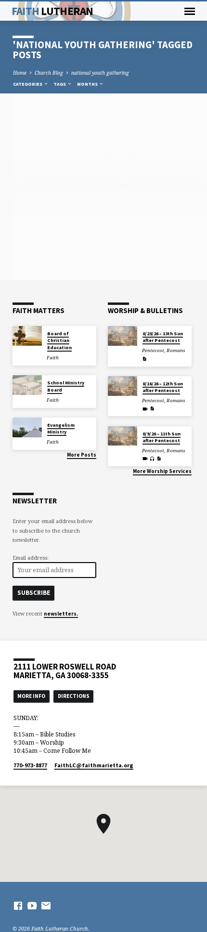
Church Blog (49, 72)
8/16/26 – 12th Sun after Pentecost (162, 387)
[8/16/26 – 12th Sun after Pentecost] (122, 386)
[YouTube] (32, 905)
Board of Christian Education (59, 340)
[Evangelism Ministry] (27, 427)
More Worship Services (162, 471)
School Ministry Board (65, 386)
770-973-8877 (30, 765)
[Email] (46, 905)
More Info (31, 696)
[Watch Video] (145, 409)
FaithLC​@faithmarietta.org (93, 765)
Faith (52, 11)
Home (19, 72)
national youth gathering (100, 72)
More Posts (81, 454)
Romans (176, 350)
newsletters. (61, 613)
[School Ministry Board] (27, 385)
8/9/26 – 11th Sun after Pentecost (161, 437)
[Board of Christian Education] (27, 336)
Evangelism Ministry (61, 428)
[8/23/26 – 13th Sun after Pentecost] (122, 336)
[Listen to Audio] (152, 458)
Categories (28, 84)
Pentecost (153, 350)
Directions (74, 696)
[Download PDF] (144, 358)
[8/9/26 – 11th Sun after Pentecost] (122, 436)
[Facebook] (18, 905)
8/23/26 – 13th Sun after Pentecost (162, 336)
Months (88, 84)
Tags (60, 84)
